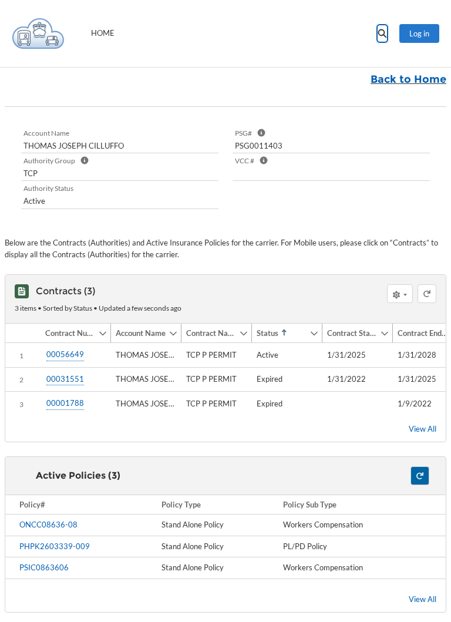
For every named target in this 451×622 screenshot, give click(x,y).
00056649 (65, 354)
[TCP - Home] (38, 33)
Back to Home (408, 79)
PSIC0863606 (44, 567)
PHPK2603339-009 (54, 546)
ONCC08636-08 (48, 524)
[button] (69, 333)
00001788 (65, 403)
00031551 (65, 379)
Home (103, 33)
